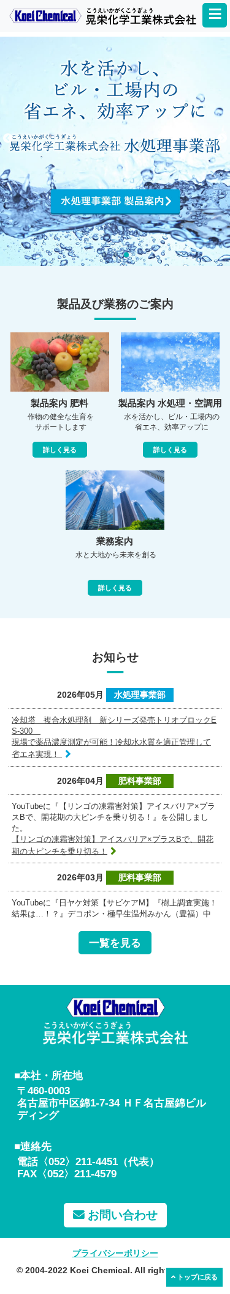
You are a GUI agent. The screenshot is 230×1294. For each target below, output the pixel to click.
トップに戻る (196, 1277)
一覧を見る (115, 942)
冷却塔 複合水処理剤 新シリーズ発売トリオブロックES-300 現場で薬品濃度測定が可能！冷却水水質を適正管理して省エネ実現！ (114, 737)
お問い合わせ (121, 1214)
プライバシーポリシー (115, 1253)
